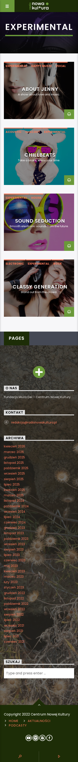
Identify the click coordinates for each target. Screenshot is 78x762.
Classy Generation (40, 286)
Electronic (15, 264)
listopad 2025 (14, 463)
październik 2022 (16, 604)
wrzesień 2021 (14, 625)
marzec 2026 (14, 452)
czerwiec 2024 (15, 522)
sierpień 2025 (14, 479)
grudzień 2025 (14, 457)
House (36, 198)
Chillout (32, 132)
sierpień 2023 (14, 549)
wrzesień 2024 (14, 511)
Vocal (61, 66)
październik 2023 (16, 539)
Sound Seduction (40, 220)
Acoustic (13, 132)
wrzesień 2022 (14, 609)
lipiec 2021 (11, 636)
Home (13, 721)
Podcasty (18, 725)
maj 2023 (11, 566)
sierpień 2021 (13, 631)
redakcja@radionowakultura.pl (34, 422)
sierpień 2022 (14, 614)
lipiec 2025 (12, 484)
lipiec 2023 (12, 555)
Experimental (16, 66)
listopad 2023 (14, 533)
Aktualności (39, 721)
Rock (57, 264)
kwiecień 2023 (14, 571)
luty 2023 (11, 582)
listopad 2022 (14, 598)
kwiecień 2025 (14, 490)
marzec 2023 (14, 576)
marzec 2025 (14, 495)
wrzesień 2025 (14, 473)
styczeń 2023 (14, 587)
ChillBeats (39, 155)
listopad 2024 (14, 500)
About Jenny (40, 89)
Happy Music (41, 66)
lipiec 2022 (12, 620)
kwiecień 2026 (14, 446)
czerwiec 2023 (14, 560)
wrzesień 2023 (14, 544)
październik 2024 (16, 506)
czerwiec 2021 (14, 641)
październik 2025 (16, 468)
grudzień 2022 (14, 593)
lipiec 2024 (12, 517)
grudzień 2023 (14, 528)
